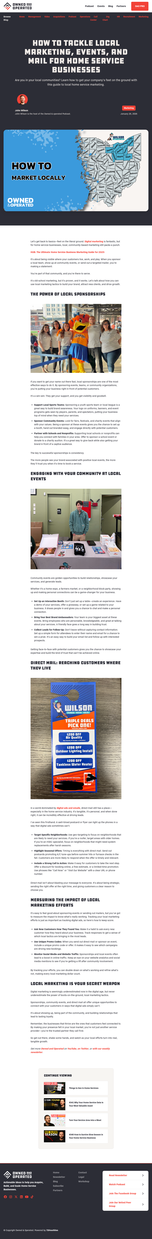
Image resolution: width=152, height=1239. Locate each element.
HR (118, 16)
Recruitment (129, 16)
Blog (110, 6)
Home (56, 1172)
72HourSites (52, 1230)
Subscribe (58, 1185)
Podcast (89, 6)
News (22, 16)
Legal (81, 1177)
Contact (82, 1172)
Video (47, 16)
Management (34, 16)
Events (101, 6)
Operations (85, 16)
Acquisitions (59, 16)
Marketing (143, 16)
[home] (18, 6)
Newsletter (59, 1177)
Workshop (83, 1181)
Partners (121, 6)
